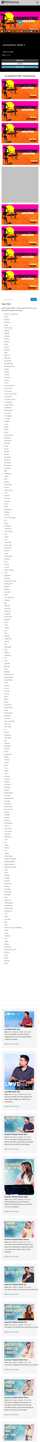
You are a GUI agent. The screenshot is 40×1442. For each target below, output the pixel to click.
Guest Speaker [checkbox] (9, 570)
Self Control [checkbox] (8, 828)
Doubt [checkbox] (6, 446)
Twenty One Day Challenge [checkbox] (13, 927)
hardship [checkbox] (7, 578)
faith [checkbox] (5, 471)
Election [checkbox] (6, 451)
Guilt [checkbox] (5, 572)
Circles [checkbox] (6, 383)
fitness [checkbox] (6, 504)
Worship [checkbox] (7, 960)
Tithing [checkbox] (6, 916)
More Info (7, 55)
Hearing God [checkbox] (8, 583)
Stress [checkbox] (6, 872)
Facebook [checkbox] (7, 468)
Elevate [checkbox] (6, 454)
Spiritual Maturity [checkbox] (9, 861)
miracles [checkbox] (7, 691)
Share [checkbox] (6, 845)
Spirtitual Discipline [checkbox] (10, 867)
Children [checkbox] (7, 374)
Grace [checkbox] (6, 553)
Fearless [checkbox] (7, 495)
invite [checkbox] (6, 622)
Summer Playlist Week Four (15, 1360)
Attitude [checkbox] (6, 333)
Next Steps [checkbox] (7, 727)
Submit (34, 299)
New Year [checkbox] (7, 718)
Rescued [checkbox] (7, 801)
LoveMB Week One (12, 1092)
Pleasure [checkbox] (7, 760)
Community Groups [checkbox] (10, 394)
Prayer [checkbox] (6, 771)
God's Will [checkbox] (7, 548)
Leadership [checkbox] (7, 639)
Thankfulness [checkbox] (8, 905)
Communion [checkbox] (8, 388)
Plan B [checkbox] (6, 757)
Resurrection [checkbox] (8, 809)
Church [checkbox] (6, 380)
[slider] (12, 31)
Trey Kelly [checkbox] (7, 919)
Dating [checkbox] (6, 427)
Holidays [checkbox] (7, 586)
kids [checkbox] (5, 633)
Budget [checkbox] (6, 369)
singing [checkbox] (6, 853)
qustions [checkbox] (7, 790)
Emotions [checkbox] (7, 460)
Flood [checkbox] (6, 506)
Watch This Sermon (11, 1044)
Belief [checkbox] (6, 344)
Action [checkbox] (6, 317)
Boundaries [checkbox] (7, 361)
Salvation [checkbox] (7, 820)
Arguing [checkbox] (6, 330)
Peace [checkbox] (6, 751)
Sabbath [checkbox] (7, 815)
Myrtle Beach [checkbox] (8, 713)
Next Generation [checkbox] (9, 721)
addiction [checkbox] (7, 319)
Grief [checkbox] (5, 561)
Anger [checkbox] (6, 325)
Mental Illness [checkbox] (8, 680)
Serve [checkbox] (6, 839)
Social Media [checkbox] (8, 856)
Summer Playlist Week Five (15, 1322)
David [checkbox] (6, 429)
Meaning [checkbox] (7, 672)
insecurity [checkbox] (7, 608)
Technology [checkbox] (7, 892)
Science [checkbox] (6, 826)
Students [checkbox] (7, 881)
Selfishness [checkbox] (8, 837)
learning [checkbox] (6, 641)
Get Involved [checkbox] (8, 531)
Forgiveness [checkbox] (8, 509)
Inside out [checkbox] (7, 611)
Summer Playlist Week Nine (15, 1134)
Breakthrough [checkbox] (8, 363)
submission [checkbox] (8, 883)
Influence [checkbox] (7, 605)
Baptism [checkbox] (7, 341)
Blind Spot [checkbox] (7, 358)
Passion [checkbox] (6, 749)
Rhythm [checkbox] (6, 812)
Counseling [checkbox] (7, 416)
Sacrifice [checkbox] (7, 817)
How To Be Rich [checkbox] (9, 597)
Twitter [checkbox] (6, 930)
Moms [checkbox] (6, 699)
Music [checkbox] (6, 710)
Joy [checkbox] (5, 630)
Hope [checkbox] (6, 594)
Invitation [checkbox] (7, 619)
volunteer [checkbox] (7, 936)
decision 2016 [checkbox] (8, 435)
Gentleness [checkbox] (8, 528)
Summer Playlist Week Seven (16, 1239)
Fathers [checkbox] (6, 487)
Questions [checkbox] (7, 787)
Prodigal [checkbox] (6, 776)
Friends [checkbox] (6, 515)
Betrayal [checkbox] (7, 350)
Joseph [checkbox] (6, 628)
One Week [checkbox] (7, 738)
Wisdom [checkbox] (7, 952)
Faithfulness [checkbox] (8, 473)
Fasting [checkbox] (6, 482)
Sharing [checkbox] (6, 848)
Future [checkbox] (6, 523)
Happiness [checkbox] (7, 575)
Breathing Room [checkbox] (9, 366)
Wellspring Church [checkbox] (10, 949)
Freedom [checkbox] (7, 512)
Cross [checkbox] (6, 424)
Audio (20, 60)
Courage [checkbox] (7, 418)
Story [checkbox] (6, 870)
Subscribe (20, 67)
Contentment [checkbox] (8, 410)
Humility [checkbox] (6, 600)
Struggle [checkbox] (7, 878)
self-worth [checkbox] (7, 834)
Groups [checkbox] (6, 564)
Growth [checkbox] (6, 567)
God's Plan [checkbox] (7, 542)
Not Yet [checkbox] (6, 732)
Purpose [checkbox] (7, 782)
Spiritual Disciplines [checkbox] (10, 859)
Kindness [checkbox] (7, 636)
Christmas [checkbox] (7, 377)
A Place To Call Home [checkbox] (11, 314)
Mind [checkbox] (5, 683)
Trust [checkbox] (5, 925)
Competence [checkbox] (8, 402)
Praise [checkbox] (6, 765)
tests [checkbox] (5, 897)
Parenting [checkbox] (7, 746)
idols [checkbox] (5, 603)
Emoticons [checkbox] (7, 457)
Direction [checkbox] (7, 443)
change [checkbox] (6, 372)
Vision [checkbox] (6, 933)
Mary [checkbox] (6, 669)
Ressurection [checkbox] (8, 806)
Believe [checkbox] (6, 347)
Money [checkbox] (6, 702)
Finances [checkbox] (7, 501)
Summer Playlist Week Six (15, 1284)
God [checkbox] (5, 539)
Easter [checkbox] (6, 449)
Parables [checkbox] (7, 743)
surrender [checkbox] (7, 889)
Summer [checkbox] (7, 886)
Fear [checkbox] (5, 493)
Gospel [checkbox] (6, 550)
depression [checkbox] (7, 440)
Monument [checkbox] (7, 705)
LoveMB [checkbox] (7, 663)
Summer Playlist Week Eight (16, 1197)
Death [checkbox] (6, 432)
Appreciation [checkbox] (8, 328)
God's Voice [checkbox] (8, 545)
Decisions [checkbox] (7, 438)
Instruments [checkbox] (8, 616)
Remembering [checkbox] (8, 798)
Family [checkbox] (6, 476)
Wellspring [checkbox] (7, 947)
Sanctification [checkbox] (8, 823)
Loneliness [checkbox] (7, 655)
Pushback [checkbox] (7, 784)
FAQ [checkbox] (5, 479)
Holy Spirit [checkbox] (7, 592)
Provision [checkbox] (7, 779)
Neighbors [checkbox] (7, 716)
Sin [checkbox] (5, 850)
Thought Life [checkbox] (8, 911)
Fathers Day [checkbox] (8, 490)
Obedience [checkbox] (7, 735)
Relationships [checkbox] (8, 793)
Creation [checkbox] (7, 421)
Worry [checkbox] (6, 958)
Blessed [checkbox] (6, 355)
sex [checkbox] (5, 842)
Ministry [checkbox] (6, 685)
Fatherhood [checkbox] (7, 484)
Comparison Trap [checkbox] (9, 399)
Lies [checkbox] (5, 644)
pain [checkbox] (5, 740)
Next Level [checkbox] (7, 724)
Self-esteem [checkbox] (8, 831)
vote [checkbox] (5, 938)
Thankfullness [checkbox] (8, 903)
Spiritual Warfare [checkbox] (9, 864)
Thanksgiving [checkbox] (8, 908)
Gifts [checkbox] (5, 534)
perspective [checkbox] (8, 754)
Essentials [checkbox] (7, 462)
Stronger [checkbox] (7, 875)
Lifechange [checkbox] (7, 647)
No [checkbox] (5, 729)
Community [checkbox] (8, 391)
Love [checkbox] (5, 661)
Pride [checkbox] (6, 773)
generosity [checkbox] (7, 526)
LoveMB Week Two (12, 1029)
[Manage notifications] (4, 1437)
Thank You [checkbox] (7, 900)
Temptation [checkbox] (7, 894)
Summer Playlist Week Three (16, 1397)
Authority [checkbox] (7, 336)
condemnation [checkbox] (8, 405)
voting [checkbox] (6, 941)
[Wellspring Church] (10, 3)
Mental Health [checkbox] (8, 677)
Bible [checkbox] (5, 352)
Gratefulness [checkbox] (8, 556)
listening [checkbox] (6, 652)
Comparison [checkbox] (8, 396)
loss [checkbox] (5, 658)
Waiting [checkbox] (6, 944)
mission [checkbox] (6, 694)
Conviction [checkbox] (7, 413)
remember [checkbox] (7, 795)
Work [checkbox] (6, 955)
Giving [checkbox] (6, 537)
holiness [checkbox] (7, 589)
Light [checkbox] (5, 650)
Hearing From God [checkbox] (10, 581)
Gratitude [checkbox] (7, 559)
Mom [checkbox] (6, 696)
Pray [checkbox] (5, 768)
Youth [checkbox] (6, 963)
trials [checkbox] (5, 922)
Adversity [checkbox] (7, 322)
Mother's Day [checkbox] (8, 707)
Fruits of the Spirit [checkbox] (9, 517)
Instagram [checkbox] (7, 614)
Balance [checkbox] (6, 339)
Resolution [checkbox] (7, 804)
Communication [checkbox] (9, 385)
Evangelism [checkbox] (8, 465)
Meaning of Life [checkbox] (9, 674)
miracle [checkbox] (6, 688)
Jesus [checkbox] (6, 625)
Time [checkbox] (5, 914)
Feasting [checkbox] (7, 498)
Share (20, 64)
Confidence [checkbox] (7, 407)
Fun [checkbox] (5, 520)
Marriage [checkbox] (7, 666)
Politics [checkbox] (6, 762)
